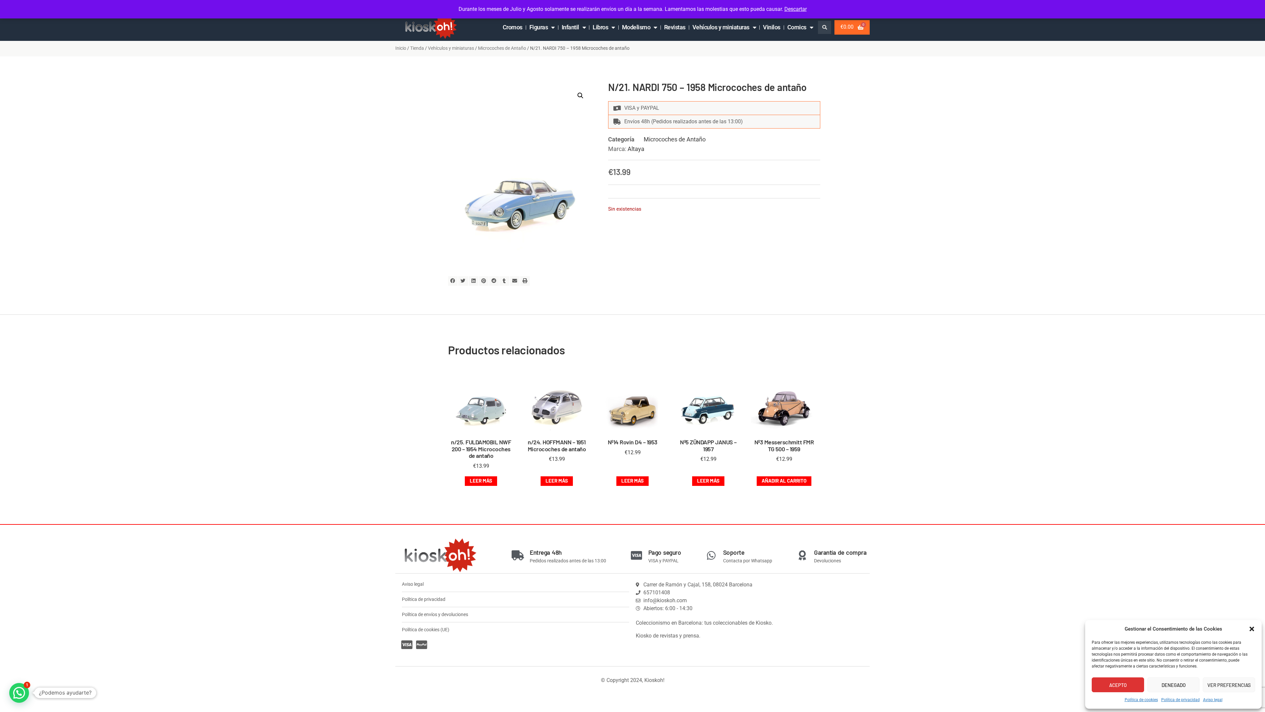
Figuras (538, 27)
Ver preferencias (1229, 685)
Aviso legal (1213, 699)
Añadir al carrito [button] (784, 481)
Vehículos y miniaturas (720, 27)
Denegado (1174, 685)
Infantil (570, 27)
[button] (1252, 629)
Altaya (636, 148)
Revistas (675, 27)
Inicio (400, 48)
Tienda (417, 48)
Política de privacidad (1180, 699)
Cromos (512, 27)
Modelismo (636, 27)
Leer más (481, 481)
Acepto (1118, 685)
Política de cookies (1141, 699)
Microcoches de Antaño (502, 48)
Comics (796, 27)
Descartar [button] (795, 9)
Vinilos (771, 27)
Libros (600, 27)
